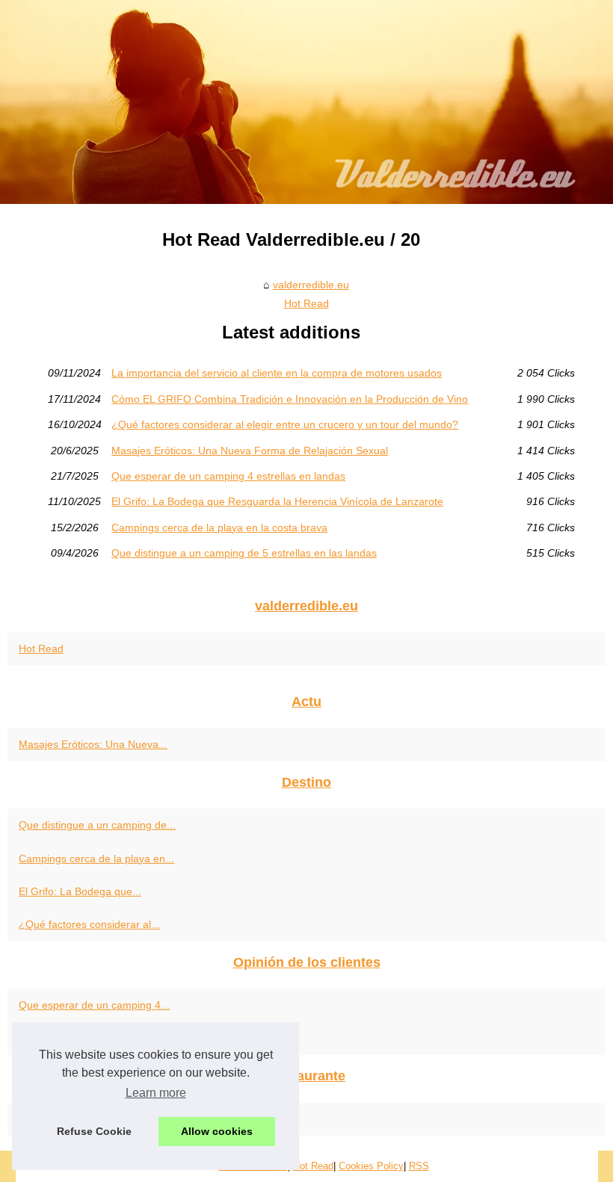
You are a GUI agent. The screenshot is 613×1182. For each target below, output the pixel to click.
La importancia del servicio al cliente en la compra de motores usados (276, 373)
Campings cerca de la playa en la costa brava (219, 527)
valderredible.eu (311, 285)
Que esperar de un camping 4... (94, 1005)
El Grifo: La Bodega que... (80, 891)
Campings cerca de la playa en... (96, 858)
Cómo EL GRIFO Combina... (86, 1119)
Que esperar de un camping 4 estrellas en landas (228, 476)
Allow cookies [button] (217, 1131)
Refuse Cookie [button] (94, 1131)
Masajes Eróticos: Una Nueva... (93, 744)
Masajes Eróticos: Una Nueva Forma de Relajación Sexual (249, 450)
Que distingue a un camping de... (97, 825)
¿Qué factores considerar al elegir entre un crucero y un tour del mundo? (284, 424)
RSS (419, 1166)
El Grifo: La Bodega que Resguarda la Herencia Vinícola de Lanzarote (277, 501)
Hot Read (306, 303)
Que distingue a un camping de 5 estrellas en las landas (244, 553)
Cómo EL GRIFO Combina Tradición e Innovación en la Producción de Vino (289, 399)
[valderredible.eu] (306, 102)
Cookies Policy (371, 1166)
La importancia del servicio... (86, 1039)
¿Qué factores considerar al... (89, 924)
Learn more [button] (156, 1092)
